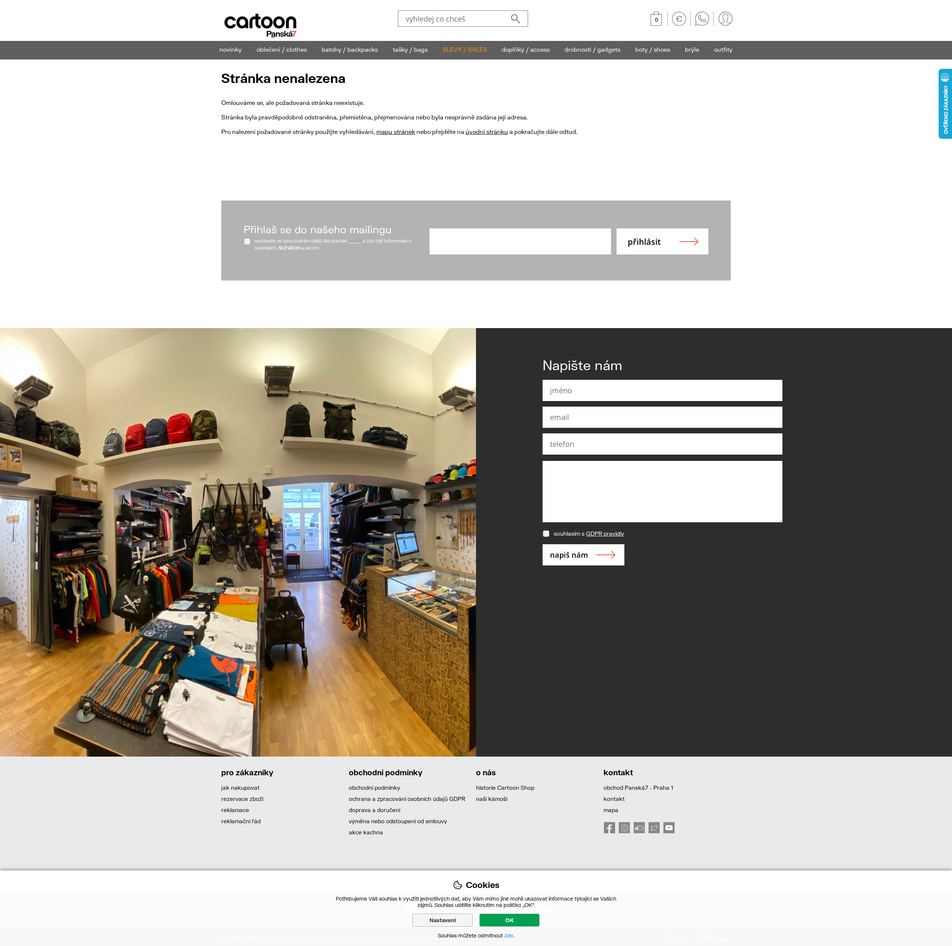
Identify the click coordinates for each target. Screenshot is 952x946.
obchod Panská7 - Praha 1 (638, 787)
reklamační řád (241, 821)
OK (509, 920)
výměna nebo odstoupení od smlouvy (398, 821)
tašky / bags (410, 49)
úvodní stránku (487, 131)
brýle (692, 49)
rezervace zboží (242, 798)
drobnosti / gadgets (592, 49)
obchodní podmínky (374, 787)
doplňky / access (526, 49)
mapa (611, 809)
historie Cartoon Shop (505, 787)
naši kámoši (491, 798)
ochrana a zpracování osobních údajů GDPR (407, 798)
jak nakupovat (240, 787)
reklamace (235, 809)
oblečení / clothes (282, 49)
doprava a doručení (374, 809)
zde (508, 935)
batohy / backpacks (350, 49)
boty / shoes (652, 49)
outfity (723, 49)
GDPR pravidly (605, 533)
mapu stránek (395, 131)
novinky (230, 49)
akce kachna (366, 832)
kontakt (614, 798)
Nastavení (443, 920)
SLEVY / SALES (465, 49)
